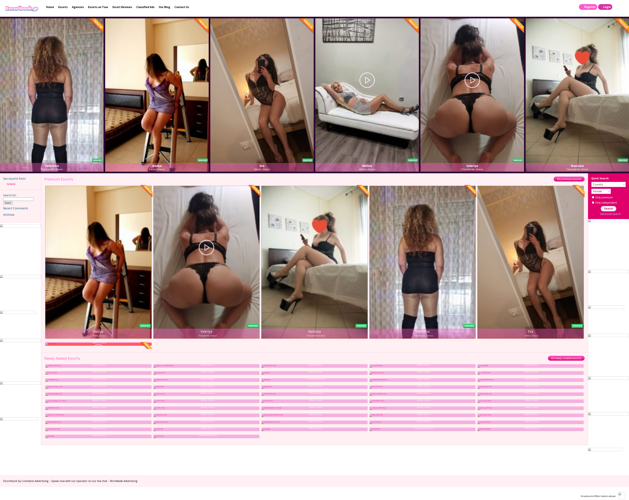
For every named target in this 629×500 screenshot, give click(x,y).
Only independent (606, 202)
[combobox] (608, 184)
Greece (11, 184)
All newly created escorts (566, 358)
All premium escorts (569, 179)
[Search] (616, 7)
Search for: (10, 195)
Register (590, 7)
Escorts (63, 7)
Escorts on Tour (98, 7)
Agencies (78, 7)
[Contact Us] (623, 7)
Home (50, 7)
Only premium (604, 197)
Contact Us (181, 7)
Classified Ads (145, 7)
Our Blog (164, 7)
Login (607, 7)
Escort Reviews (122, 7)
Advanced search (610, 214)
